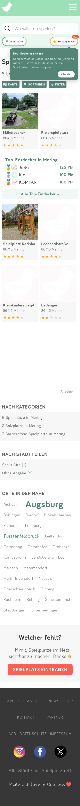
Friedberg (33, 525)
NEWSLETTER (61, 700)
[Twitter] (60, 756)
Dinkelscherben (57, 514)
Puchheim (12, 599)
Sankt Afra (11, 464)
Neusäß (45, 578)
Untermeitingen (44, 609)
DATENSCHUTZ (33, 733)
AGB (12, 733)
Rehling (33, 599)
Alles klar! (66, 74)
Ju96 (24, 167)
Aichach (10, 504)
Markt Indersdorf (18, 578)
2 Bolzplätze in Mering (21, 425)
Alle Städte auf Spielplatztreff (40, 770)
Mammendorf (35, 567)
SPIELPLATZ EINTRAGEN (40, 669)
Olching (48, 588)
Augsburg (44, 504)
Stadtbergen (14, 609)
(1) (24, 464)
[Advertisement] (42, 362)
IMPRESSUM (61, 733)
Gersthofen (38, 546)
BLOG (41, 700)
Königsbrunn (14, 557)
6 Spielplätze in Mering (22, 417)
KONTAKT (25, 717)
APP (10, 700)
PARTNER (55, 717)
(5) (30, 472)
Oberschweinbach (19, 588)
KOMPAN (28, 182)
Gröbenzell (62, 546)
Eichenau (11, 525)
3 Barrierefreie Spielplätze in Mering (33, 433)
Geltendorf (54, 535)
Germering (12, 546)
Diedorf (32, 514)
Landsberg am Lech (49, 557)
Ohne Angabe (14, 472)
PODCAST (25, 700)
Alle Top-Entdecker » (40, 194)
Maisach (10, 567)
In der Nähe (17, 41)
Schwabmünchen (60, 599)
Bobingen (11, 514)
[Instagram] (19, 756)
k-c (22, 175)
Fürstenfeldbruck (22, 536)
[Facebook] (40, 756)
